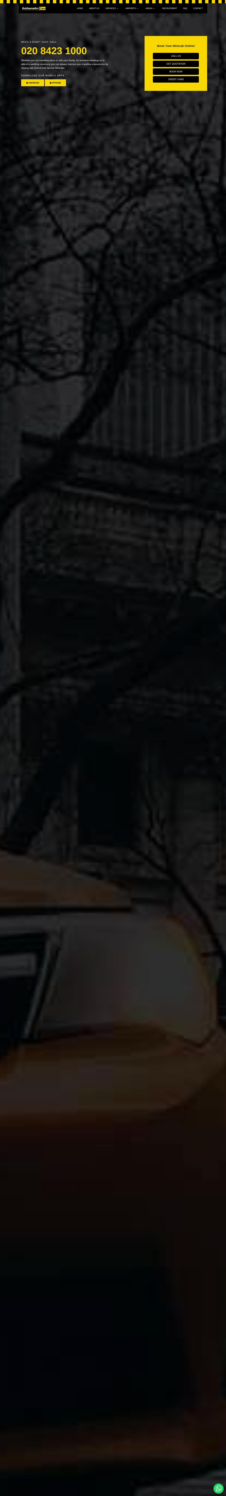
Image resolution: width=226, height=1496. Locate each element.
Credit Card (176, 79)
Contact (198, 8)
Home (80, 8)
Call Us (176, 56)
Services (111, 8)
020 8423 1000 (54, 50)
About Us (94, 8)
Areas (149, 8)
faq (185, 8)
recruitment (169, 8)
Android (33, 82)
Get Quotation (175, 63)
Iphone (56, 82)
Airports (131, 8)
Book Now (175, 71)
